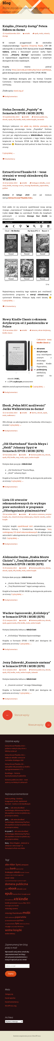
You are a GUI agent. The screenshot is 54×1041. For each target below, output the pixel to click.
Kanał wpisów (10, 998)
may (17, 457)
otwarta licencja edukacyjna (22, 517)
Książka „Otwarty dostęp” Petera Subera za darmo (25, 28)
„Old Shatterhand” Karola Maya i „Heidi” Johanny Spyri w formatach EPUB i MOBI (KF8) (25, 447)
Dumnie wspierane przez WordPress (27, 1036)
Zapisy (10, 973)
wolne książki (31, 119)
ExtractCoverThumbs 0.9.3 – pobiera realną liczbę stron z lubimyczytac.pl (15, 748)
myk (6, 917)
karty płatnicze (9, 900)
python (5, 188)
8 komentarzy (10, 159)
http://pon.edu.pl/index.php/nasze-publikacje (31, 69)
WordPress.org (10, 1006)
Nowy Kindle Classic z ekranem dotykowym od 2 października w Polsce (25, 322)
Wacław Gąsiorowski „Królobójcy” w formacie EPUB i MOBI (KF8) (26, 614)
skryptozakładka (10, 924)
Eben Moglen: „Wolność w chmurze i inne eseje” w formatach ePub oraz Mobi (17, 845)
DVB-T (6, 889)
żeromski (40, 119)
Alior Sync (15, 864)
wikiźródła (14, 926)
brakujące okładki (38, 183)
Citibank (7, 875)
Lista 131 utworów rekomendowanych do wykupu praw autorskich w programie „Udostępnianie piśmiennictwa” (25, 505)
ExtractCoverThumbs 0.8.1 (20, 198)
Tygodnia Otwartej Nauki (31, 45)
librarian (20, 903)
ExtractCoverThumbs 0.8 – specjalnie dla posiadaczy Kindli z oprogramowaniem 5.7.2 (17, 766)
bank (13, 868)
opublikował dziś (25, 526)
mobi (41, 33)
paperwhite (44, 185)
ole (9, 517)
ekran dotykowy (44, 330)
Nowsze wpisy (39, 724)
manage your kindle (12, 906)
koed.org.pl (18, 90)
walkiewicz (11, 415)
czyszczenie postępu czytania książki (15, 881)
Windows (20, 926)
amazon (34, 330)
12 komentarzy (10, 306)
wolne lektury (10, 933)
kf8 (14, 119)
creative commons (38, 514)
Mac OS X (26, 903)
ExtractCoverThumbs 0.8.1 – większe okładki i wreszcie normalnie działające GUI (15, 757)
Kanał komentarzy (12, 1002)
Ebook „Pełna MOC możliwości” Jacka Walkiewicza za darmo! (24, 407)
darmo (34, 413)
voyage (8, 926)
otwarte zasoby (39, 517)
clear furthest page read (16, 875)
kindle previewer (11, 903)
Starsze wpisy (17, 715)
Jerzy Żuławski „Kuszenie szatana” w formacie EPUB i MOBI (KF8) (27, 664)
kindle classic (8, 333)
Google (23, 894)
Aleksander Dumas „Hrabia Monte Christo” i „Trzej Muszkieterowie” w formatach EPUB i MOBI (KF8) (27, 560)
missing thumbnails (31, 185)
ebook (5, 119)
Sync (17, 923)
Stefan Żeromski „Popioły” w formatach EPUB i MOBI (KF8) (23, 111)
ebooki (19, 889)
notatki (27, 33)
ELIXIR (24, 889)
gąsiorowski (11, 623)
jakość (28, 894)
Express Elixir (17, 894)
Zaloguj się (9, 994)
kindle (18, 119)
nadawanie (11, 917)
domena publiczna (40, 117)
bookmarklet (19, 869)
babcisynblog (10, 798)
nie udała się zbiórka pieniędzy (34, 126)
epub (36, 33)
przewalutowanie (11, 920)
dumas (47, 568)
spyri (26, 457)
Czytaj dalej (9, 153)
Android (7, 869)
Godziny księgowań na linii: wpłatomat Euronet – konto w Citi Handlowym (17, 801)
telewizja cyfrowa (25, 924)
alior (7, 864)
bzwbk (22, 872)
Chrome (27, 872)
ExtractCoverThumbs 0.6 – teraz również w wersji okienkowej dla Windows (25, 175)
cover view (9, 878)
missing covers (18, 185)
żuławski (34, 672)
